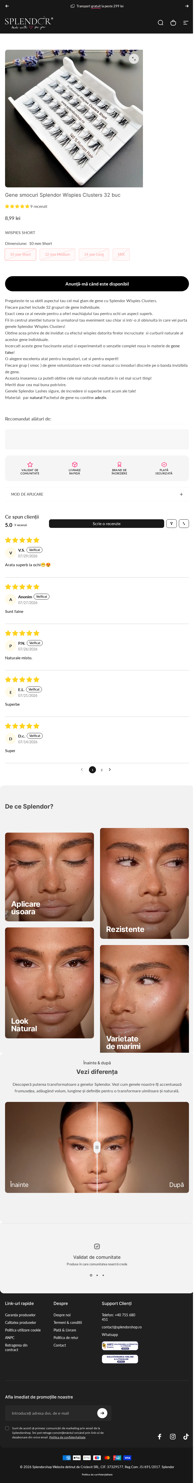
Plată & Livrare (64, 1320)
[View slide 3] (101, 1266)
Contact (59, 1335)
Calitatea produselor (20, 1313)
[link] (25, 903)
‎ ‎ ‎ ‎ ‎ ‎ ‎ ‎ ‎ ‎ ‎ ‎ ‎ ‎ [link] (123, 919)
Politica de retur (65, 1328)
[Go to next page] (109, 767)
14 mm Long (94, 254)
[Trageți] (95, 1138)
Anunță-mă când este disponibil (97, 284)
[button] (17, 206)
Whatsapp (108, 1325)
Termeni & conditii (67, 1313)
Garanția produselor (20, 1305)
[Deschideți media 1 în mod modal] (134, 59)
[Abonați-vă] (100, 1403)
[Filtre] (167, 521)
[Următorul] (186, 6)
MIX (121, 254)
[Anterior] (7, 6)
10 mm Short (20, 254)
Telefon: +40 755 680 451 (116, 1307)
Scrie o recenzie (105, 520)
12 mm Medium (57, 254)
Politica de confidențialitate (67, 1427)
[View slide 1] (89, 1266)
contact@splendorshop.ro (120, 1317)
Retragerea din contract (16, 1342)
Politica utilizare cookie (17, 1322)
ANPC (9, 1332)
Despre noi (61, 1305)
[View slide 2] (95, 1266)
